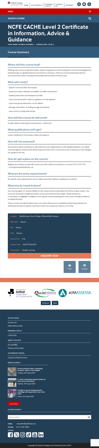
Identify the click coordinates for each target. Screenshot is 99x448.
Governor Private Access (17, 357)
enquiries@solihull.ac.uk (22, 423)
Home (26, 5)
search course (16, 18)
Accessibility (37, 5)
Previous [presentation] (45, 303)
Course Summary (18, 52)
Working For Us (49, 5)
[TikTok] (28, 436)
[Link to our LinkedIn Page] (40, 436)
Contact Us (59, 5)
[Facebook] (10, 436)
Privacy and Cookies (16, 348)
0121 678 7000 (18, 427)
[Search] (82, 417)
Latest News (13, 404)
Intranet (70, 5)
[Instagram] (22, 436)
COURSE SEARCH (14, 409)
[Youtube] (34, 436)
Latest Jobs (12, 335)
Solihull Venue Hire (15, 326)
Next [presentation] (55, 303)
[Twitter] (16, 436)
